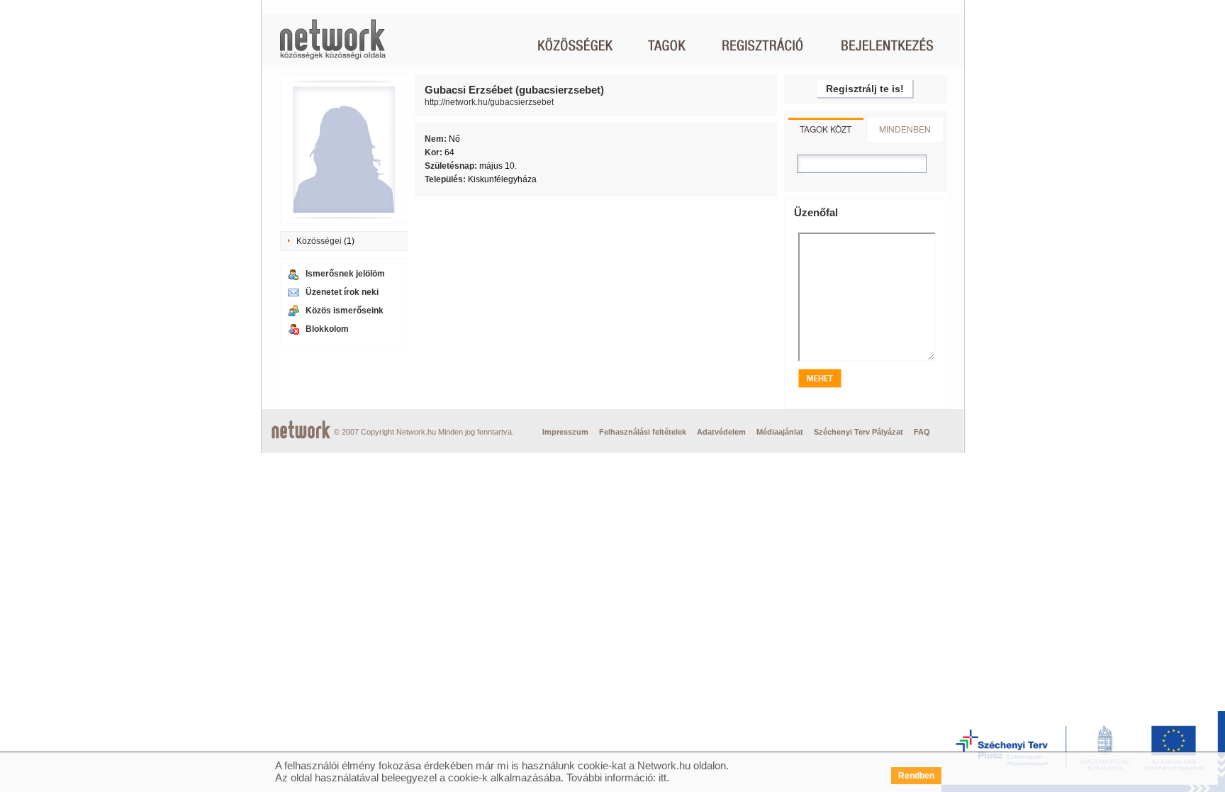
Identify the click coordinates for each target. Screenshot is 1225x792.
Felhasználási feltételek (642, 432)
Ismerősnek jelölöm (345, 274)
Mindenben (905, 129)
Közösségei (319, 241)
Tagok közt (825, 129)
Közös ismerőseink (345, 311)
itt (662, 777)
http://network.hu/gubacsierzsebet (489, 102)
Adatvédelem (721, 432)
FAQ (922, 432)
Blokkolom (327, 329)
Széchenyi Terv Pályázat (858, 432)
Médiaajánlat (779, 432)
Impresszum (565, 432)
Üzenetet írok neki (342, 292)
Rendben (916, 776)
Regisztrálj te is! (865, 88)
